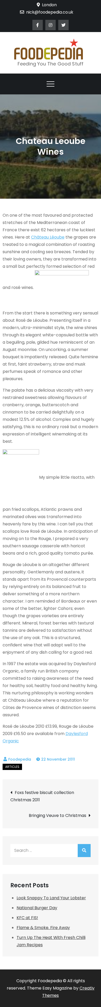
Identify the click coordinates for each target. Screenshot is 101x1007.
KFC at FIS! (27, 918)
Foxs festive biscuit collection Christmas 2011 (42, 796)
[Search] (84, 850)
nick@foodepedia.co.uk (49, 12)
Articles (12, 767)
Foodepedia (19, 759)
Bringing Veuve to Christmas (57, 815)
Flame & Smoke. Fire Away (43, 928)
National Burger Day (37, 908)
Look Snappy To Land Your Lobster (51, 898)
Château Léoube (47, 237)
